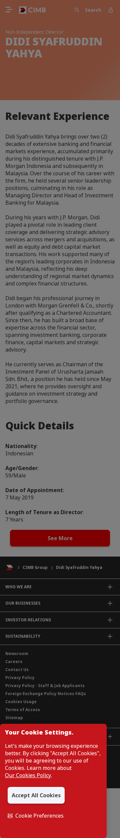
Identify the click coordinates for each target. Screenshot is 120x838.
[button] (36, 815)
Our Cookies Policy (28, 775)
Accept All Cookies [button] (36, 795)
